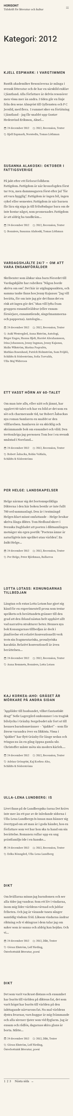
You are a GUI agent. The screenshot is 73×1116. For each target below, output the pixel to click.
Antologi (53, 333)
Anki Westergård (17, 333)
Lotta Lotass (47, 664)
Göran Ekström (16, 947)
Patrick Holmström (40, 352)
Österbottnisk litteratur (18, 951)
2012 (39, 128)
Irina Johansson (14, 343)
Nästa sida (24, 1081)
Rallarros (47, 557)
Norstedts (32, 134)
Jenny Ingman (34, 343)
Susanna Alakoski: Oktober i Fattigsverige (34, 168)
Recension (49, 128)
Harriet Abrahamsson (50, 338)
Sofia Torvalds (43, 356)
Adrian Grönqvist (18, 761)
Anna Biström (37, 333)
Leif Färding (35, 947)
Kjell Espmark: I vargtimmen (34, 73)
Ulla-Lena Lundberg (41, 854)
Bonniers (12, 231)
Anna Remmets (16, 664)
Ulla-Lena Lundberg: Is (28, 797)
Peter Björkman (30, 557)
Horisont (11, 5)
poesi (36, 951)
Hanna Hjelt (28, 338)
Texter (61, 128)
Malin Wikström (13, 347)
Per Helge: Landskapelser (31, 490)
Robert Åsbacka (17, 454)
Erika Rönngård (17, 854)
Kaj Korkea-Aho (40, 761)
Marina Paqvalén (35, 347)
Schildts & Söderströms (18, 356)
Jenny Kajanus (53, 343)
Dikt (8, 885)
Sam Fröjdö (61, 352)
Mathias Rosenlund (16, 352)
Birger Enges (12, 338)
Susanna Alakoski (31, 231)
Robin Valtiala (37, 454)
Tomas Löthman (49, 134)
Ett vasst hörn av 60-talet (32, 392)
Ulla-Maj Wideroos (15, 361)
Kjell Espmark (16, 134)
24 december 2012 (18, 128)
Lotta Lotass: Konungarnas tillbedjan (33, 590)
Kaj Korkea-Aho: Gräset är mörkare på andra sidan (32, 698)
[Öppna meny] (67, 8)
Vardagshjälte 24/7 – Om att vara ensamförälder (34, 265)
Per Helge (13, 557)
